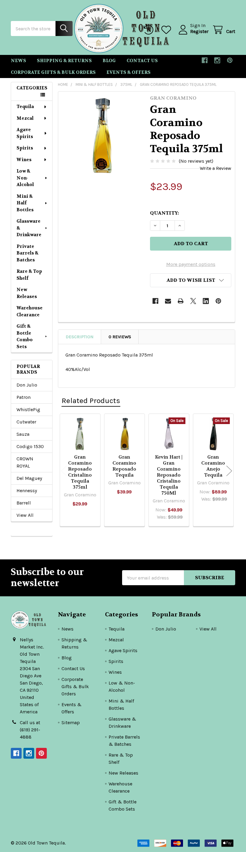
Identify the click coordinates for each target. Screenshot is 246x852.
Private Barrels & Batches (27, 253)
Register (199, 31)
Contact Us (142, 61)
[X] (193, 301)
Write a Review (215, 168)
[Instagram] (217, 60)
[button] (190, 280)
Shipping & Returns (64, 61)
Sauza (22, 434)
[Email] (168, 301)
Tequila (25, 107)
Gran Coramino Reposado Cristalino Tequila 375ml (80, 472)
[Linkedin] (205, 301)
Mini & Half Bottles (25, 203)
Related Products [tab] (91, 400)
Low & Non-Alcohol (25, 178)
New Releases (26, 293)
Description (80, 336)
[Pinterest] (229, 60)
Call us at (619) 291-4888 (30, 730)
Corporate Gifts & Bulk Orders (53, 72)
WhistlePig (28, 409)
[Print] (180, 301)
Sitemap (71, 722)
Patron (23, 397)
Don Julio (26, 385)
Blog (109, 61)
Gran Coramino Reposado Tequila (124, 466)
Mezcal (25, 118)
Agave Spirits (24, 133)
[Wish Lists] (167, 30)
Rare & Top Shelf (29, 274)
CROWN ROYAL (24, 462)
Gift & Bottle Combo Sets (24, 336)
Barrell (23, 503)
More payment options (190, 264)
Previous (64, 471)
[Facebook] (204, 60)
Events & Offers (128, 72)
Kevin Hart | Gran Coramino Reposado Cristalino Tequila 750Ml (168, 475)
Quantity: (164, 213)
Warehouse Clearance (29, 311)
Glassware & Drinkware (28, 228)
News (18, 61)
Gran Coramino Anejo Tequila (213, 466)
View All (25, 515)
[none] (102, 135)
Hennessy (26, 490)
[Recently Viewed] (150, 30)
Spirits (24, 148)
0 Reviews (120, 336)
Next (229, 471)
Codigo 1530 (30, 446)
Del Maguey (29, 478)
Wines (24, 160)
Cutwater (26, 422)
